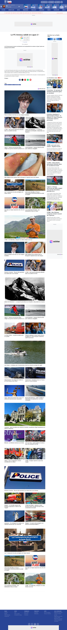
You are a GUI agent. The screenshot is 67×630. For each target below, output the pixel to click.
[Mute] (19, 6)
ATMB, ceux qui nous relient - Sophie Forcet (53, 145)
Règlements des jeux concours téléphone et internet (58, 620)
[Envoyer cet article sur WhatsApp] (27, 80)
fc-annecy (14, 84)
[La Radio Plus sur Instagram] (38, 624)
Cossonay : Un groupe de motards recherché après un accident (54, 91)
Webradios (36, 613)
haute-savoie (10, 84)
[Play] (1, 6)
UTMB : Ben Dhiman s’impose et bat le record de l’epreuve (54, 214)
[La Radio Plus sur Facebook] (29, 624)
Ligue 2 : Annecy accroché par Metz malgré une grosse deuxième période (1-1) (54, 189)
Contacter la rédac (18, 614)
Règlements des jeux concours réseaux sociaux (58, 613)
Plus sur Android (47, 613)
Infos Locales (17, 613)
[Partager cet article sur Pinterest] (25, 80)
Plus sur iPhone (47, 612)
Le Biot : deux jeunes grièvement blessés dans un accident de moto (54, 164)
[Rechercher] (62, 2)
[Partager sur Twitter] (22, 80)
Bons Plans (26, 612)
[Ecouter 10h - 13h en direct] (55, 38)
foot (17, 84)
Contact (6, 612)
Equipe (5, 613)
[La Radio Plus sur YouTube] (35, 624)
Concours (26, 614)
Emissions (26, 613)
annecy (6, 84)
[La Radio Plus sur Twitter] (32, 624)
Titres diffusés (7, 614)
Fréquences (6, 616)
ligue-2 (19, 84)
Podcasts (36, 612)
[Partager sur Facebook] (19, 80)
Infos (15, 612)
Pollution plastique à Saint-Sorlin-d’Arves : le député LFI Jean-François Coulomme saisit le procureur (54, 117)
